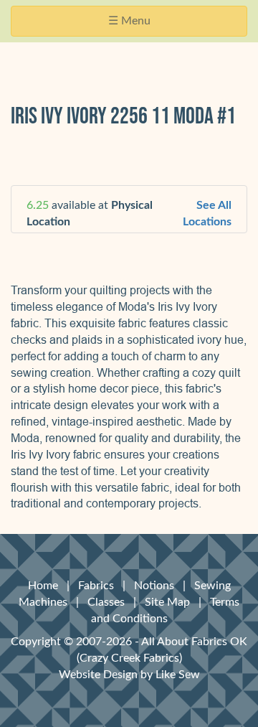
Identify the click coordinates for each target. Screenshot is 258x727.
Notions (154, 585)
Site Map (167, 602)
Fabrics (96, 585)
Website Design (98, 674)
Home (43, 585)
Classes (106, 602)
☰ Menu (134, 25)
